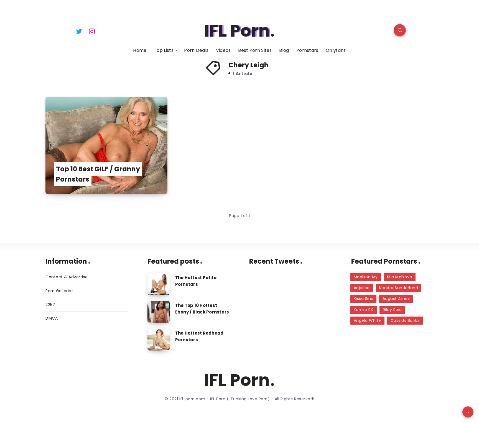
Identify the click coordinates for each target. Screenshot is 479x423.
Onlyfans (336, 50)
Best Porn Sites (255, 50)
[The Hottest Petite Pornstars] (158, 284)
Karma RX (363, 309)
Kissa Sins (363, 298)
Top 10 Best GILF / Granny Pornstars (98, 174)
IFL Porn (237, 31)
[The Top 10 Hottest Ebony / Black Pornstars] (158, 312)
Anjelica (362, 288)
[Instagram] (92, 31)
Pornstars (307, 50)
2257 (50, 304)
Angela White (367, 320)
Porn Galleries (59, 291)
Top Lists (164, 50)
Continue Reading (140, 177)
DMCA (51, 318)
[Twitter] (79, 31)
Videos (223, 50)
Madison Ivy (366, 277)
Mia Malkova (399, 277)
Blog (284, 50)
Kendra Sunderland (398, 288)
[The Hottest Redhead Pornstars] (158, 339)
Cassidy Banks (405, 320)
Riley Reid (392, 309)
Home (139, 50)
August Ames (396, 298)
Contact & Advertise (66, 277)
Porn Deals (196, 50)
